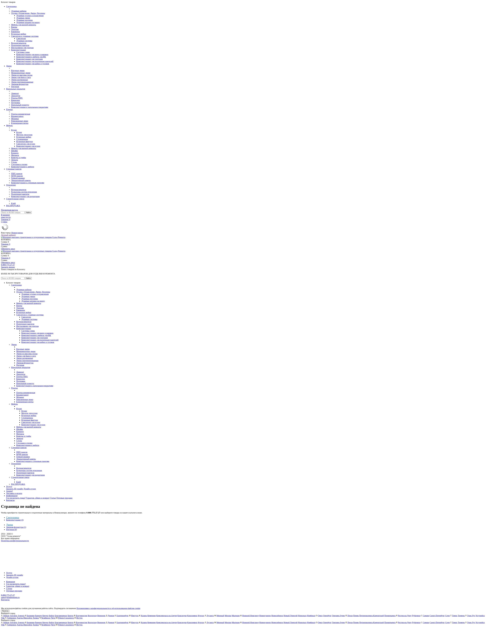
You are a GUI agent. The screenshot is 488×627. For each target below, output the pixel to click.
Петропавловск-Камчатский (371, 616)
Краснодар (182, 616)
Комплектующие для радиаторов (25, 196)
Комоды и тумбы (18, 157)
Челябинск (45, 618)
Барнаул (38, 616)
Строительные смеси (15, 199)
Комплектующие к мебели (22, 167)
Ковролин (15, 100)
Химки (36, 618)
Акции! (9, 491)
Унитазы (15, 29)
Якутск (79, 618)
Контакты (10, 500)
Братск (70, 616)
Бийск (51, 616)
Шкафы (14, 151)
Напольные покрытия (15, 89)
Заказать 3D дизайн (14, 489)
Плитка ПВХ (17, 98)
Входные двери (18, 70)
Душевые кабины (18, 11)
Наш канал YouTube (9, 545)
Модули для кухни (24, 135)
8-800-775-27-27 (8, 265)
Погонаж (15, 86)
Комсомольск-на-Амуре (166, 616)
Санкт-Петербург (437, 616)
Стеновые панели (13, 169)
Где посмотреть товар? (16, 498)
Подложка (15, 103)
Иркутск (135, 616)
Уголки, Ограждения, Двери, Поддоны (28, 13)
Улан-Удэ (471, 616)
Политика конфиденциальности (15, 541)
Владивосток (81, 616)
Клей (13, 203)
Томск (454, 616)
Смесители (21, 38)
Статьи (53, 498)
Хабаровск (11, 618)
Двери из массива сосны (21, 75)
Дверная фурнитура (19, 84)
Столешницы (22, 139)
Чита (53, 618)
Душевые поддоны (24, 20)
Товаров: (5, 244)
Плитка (9, 109)
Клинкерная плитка (19, 123)
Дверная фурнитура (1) (16, 527)
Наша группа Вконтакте (11, 543)
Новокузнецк (17, 233)
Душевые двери (23, 18)
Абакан (6, 616)
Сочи (447, 616)
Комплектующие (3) (15, 520)
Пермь (356, 616)
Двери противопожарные (22, 82)
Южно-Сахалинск (66, 618)
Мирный (220, 616)
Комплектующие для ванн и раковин (32, 54)
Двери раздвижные (19, 80)
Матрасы (15, 155)
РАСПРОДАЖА (13, 206)
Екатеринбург (123, 616)
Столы (14, 162)
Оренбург (327, 616)
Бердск (45, 616)
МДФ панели (17, 176)
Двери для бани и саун (21, 77)
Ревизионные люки (19, 121)
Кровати (15, 153)
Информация (11, 496)
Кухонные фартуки (24, 141)
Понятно (5, 611)
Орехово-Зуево (338, 616)
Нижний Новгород (250, 616)
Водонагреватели (18, 43)
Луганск (210, 616)
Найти (28, 212)
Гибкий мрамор (18, 178)
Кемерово (151, 616)
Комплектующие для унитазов (29, 59)
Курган (201, 616)
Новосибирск (277, 616)
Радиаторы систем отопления (24, 192)
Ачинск (21, 616)
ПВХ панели (16, 173)
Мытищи (236, 616)
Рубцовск (416, 616)
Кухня (14, 130)
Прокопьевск (390, 616)
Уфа (3, 618)
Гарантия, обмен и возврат (37, 498)
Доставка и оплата (14, 493)
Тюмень (461, 616)
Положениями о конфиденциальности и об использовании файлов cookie (108, 608)
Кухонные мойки (18, 34)
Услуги (9, 486)
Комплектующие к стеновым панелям (27, 183)
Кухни (19, 132)
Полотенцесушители (20, 45)
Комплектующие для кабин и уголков (32, 64)
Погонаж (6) (11, 529)
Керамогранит (17, 116)
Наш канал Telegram (9, 547)
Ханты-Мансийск (24, 618)
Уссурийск (480, 616)
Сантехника (11, 6)
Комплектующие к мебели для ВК (31, 57)
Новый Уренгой (291, 616)
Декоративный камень (21, 180)
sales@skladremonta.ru (10, 597)
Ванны (14, 27)
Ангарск (13, 616)
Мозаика (15, 119)
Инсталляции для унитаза (22, 48)
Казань (144, 616)
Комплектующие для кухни (28, 146)
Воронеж (101, 616)
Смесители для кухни (25, 144)
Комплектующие (18, 50)
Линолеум (15, 96)
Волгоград (92, 616)
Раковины (15, 32)
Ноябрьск (311, 616)
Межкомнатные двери (20, 73)
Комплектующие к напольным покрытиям (29, 107)
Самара (426, 616)
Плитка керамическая (20, 114)
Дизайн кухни (30, 489)
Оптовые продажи (64, 498)
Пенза (350, 616)
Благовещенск (61, 616)
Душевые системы (24, 41)
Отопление (11, 185)
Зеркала (14, 160)
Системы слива (23, 52)
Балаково (31, 616)
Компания (10, 582)
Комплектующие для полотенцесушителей (34, 61)
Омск (320, 616)
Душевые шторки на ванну (28, 22)
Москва (228, 616)
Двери (9, 66)
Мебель (9, 125)
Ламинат (15, 93)
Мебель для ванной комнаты (23, 25)
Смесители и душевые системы (25, 36)
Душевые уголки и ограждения (29, 16)
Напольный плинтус (20, 105)
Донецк (111, 616)
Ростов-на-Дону (405, 616)
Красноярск (192, 616)
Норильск (302, 616)
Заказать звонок (8, 267)
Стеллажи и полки (19, 164)
